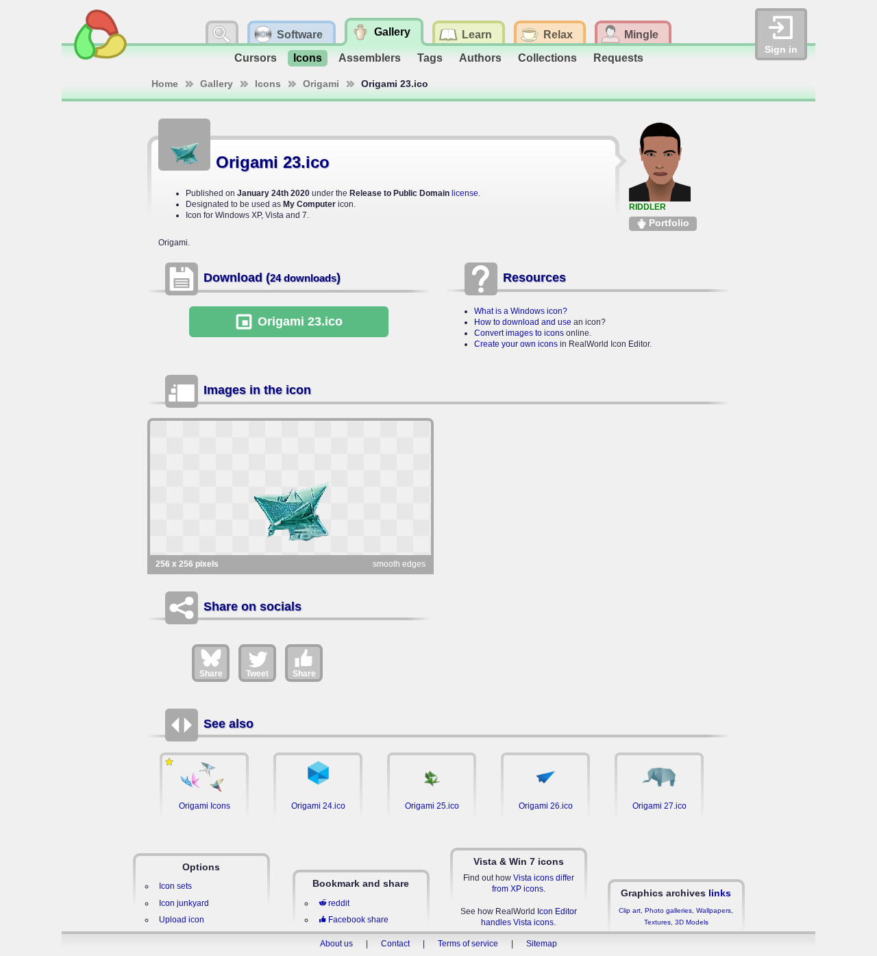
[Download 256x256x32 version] (290, 488)
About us (336, 943)
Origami (321, 83)
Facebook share (358, 919)
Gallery (216, 83)
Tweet (257, 673)
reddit (338, 903)
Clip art (630, 910)
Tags (430, 58)
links (719, 892)
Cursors (255, 58)
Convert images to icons (519, 333)
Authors (480, 58)
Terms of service (468, 943)
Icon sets (175, 886)
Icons (307, 58)
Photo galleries (668, 910)
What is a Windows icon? (520, 311)
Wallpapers (713, 910)
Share (211, 673)
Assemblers (369, 58)
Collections (547, 58)
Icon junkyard (184, 903)
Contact (395, 943)
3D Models (691, 922)
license (465, 193)
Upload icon (181, 919)
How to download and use (522, 322)
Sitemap (541, 943)
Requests (618, 58)
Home (164, 83)
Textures (657, 922)
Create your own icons (516, 344)
